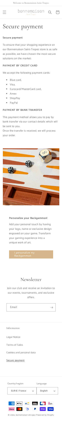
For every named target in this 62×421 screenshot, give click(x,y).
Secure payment (15, 360)
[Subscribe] (51, 307)
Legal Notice (13, 337)
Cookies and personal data (21, 353)
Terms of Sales (14, 345)
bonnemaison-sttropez (26, 415)
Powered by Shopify (45, 415)
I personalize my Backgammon (24, 254)
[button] (4, 12)
